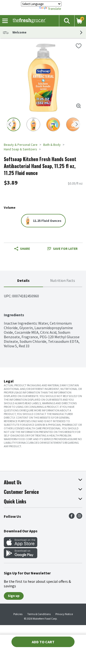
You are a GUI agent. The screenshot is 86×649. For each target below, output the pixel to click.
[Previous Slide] (10, 125)
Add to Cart (43, 641)
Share (25, 248)
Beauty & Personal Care (21, 144)
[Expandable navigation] (5, 21)
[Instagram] (79, 517)
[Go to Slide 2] (33, 124)
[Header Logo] (28, 20)
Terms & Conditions (39, 614)
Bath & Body (52, 144)
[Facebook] (72, 517)
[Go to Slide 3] (53, 124)
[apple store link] (20, 545)
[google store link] (20, 556)
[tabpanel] (43, 317)
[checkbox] (78, 46)
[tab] (23, 280)
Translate (54, 8)
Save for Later (65, 248)
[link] (62, 248)
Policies (17, 614)
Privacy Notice (64, 614)
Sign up (14, 596)
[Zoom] (78, 105)
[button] (66, 21)
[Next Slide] (77, 125)
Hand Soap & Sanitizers (20, 149)
